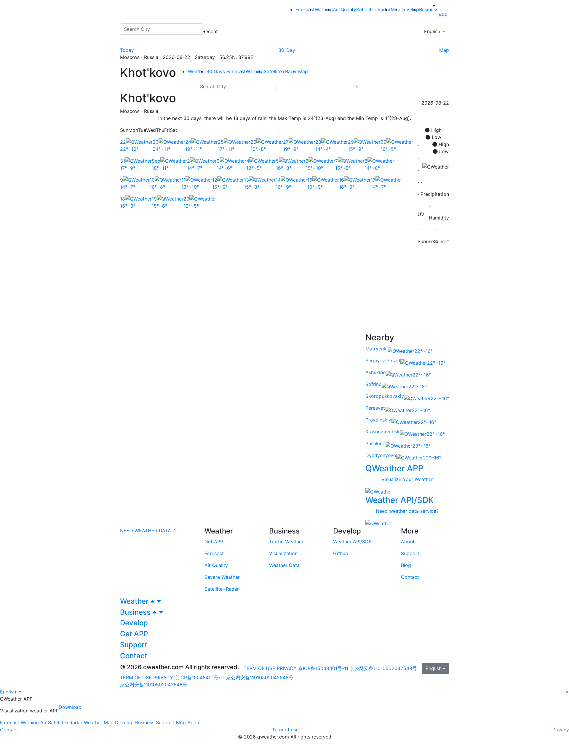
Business (428, 9)
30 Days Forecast (226, 71)
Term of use (285, 730)
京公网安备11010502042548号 (383, 668)
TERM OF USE (259, 668)
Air (43, 722)
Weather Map (99, 722)
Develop (409, 9)
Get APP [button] (134, 633)
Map (444, 50)
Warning (324, 9)
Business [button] (136, 612)
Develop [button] (134, 623)
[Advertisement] (284, 291)
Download (70, 707)
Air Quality (344, 9)
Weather (197, 71)
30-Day (286, 50)
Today (127, 50)
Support (165, 722)
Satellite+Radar (373, 9)
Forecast (305, 9)
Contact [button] (133, 655)
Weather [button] (135, 601)
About (194, 722)
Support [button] (133, 644)
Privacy (560, 730)
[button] (10, 691)
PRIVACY (287, 668)
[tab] (284, 601)
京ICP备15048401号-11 (324, 668)
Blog (181, 722)
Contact (9, 730)
